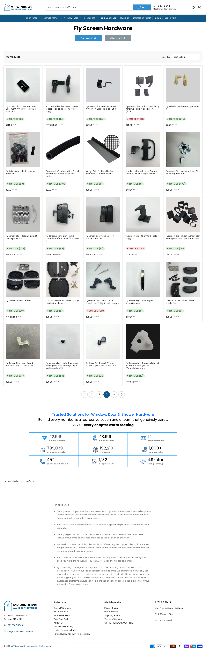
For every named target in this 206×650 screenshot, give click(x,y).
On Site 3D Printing (63, 626)
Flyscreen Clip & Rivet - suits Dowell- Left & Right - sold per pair (102, 302)
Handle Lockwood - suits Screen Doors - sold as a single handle (141, 172)
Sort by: (166, 57)
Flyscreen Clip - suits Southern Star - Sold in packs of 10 (183, 172)
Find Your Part (108, 18)
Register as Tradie (142, 18)
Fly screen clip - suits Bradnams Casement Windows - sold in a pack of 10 (21, 109)
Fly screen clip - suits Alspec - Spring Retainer (140, 302)
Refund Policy (111, 611)
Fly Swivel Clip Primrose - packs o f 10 (182, 107)
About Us (124, 18)
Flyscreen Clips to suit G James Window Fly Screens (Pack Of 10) (101, 107)
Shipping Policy (112, 615)
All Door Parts (61, 611)
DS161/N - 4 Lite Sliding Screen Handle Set (180, 302)
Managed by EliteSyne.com (39, 646)
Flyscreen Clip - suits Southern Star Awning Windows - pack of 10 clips (183, 237)
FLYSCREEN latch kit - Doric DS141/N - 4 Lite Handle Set (62, 302)
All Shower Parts (62, 615)
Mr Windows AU (18, 646)
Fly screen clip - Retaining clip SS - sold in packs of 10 (22, 237)
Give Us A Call (117, 38)
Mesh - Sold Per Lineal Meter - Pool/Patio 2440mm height (100, 172)
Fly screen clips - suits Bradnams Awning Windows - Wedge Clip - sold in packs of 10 (62, 365)
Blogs (158, 18)
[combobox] (98, 7)
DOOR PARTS (31, 18)
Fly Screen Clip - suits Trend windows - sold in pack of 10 (19, 364)
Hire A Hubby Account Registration (72, 633)
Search (143, 7)
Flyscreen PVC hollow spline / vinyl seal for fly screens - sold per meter (62, 174)
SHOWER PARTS (50, 18)
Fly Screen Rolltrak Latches (18, 300)
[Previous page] (84, 395)
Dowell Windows (62, 607)
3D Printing (170, 18)
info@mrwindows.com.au (164, 9)
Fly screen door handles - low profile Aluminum (100, 237)
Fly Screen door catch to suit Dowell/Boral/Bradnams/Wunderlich (62, 238)
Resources (89, 18)
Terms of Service (113, 619)
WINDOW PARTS (71, 18)
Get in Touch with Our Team (119, 622)
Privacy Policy (111, 607)
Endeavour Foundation (65, 630)
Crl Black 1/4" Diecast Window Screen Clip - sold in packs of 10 (101, 364)
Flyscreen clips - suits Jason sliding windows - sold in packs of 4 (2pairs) (142, 109)
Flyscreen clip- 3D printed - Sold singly (141, 237)
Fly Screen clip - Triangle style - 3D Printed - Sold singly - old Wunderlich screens (143, 365)
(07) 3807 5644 (161, 5)
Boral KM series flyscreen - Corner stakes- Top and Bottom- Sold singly (62, 109)
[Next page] (122, 395)
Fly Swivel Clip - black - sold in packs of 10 (20, 172)
